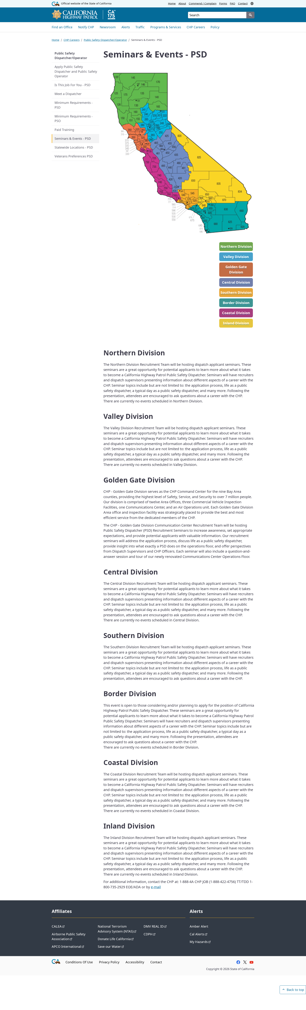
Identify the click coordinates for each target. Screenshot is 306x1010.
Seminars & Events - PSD (73, 138)
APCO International (66, 946)
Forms (223, 3)
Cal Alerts (197, 934)
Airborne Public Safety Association (68, 936)
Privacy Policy (109, 962)
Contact (243, 3)
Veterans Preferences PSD (74, 156)
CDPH (148, 934)
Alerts (125, 27)
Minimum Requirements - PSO (74, 118)
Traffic (140, 27)
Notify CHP (86, 27)
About (182, 3)
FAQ (232, 3)
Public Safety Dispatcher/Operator (105, 40)
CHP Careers (196, 27)
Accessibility (135, 962)
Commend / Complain (202, 3)
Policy (215, 27)
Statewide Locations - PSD (74, 147)
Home (172, 3)
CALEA (57, 926)
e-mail (156, 887)
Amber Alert (199, 926)
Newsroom (108, 27)
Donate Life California (114, 939)
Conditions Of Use (79, 962)
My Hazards (199, 941)
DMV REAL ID (154, 926)
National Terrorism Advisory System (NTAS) (115, 928)
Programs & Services (165, 27)
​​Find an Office (62, 27)
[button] (252, 3)
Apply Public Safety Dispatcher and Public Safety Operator (76, 71)
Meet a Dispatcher (68, 94)
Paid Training (64, 130)
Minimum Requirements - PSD (74, 104)
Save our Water (109, 946)
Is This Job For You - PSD (72, 85)
